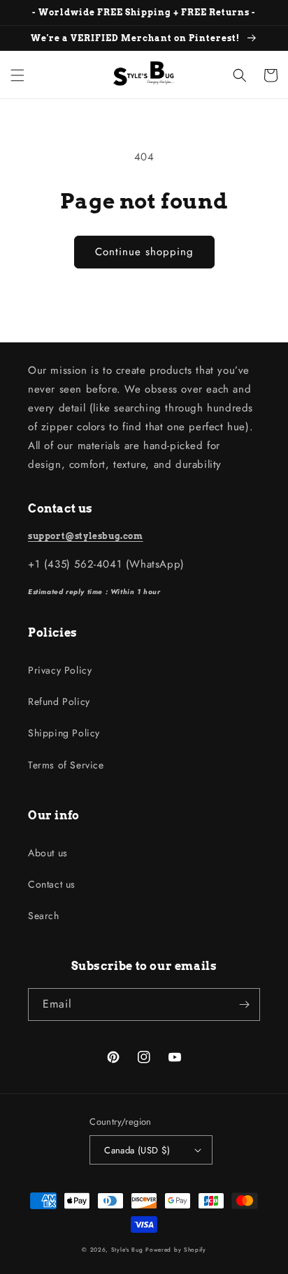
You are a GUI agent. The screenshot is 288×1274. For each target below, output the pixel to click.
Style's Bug (127, 1249)
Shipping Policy (64, 733)
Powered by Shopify (175, 1249)
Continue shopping (144, 251)
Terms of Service (66, 765)
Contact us (51, 884)
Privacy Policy (60, 670)
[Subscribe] (244, 1004)
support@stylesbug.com (85, 536)
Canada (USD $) (137, 1150)
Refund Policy (59, 701)
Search (43, 916)
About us (48, 853)
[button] (17, 75)
